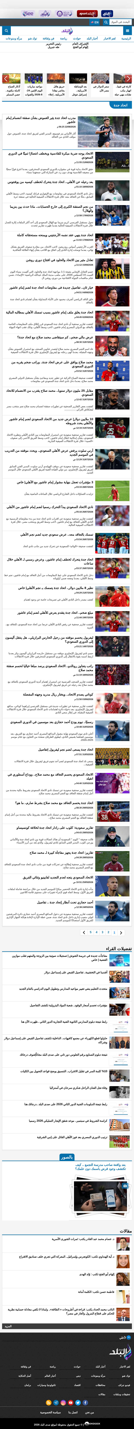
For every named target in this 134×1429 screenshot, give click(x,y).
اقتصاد (77, 1385)
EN (96, 22)
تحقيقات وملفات (121, 1394)
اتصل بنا (72, 1412)
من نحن (89, 1412)
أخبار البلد (92, 38)
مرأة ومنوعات (14, 38)
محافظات (100, 1385)
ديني (78, 1375)
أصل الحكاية (24, 1375)
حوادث (77, 38)
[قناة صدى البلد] (107, 13)
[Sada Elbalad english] (28, 13)
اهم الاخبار (110, 38)
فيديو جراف (124, 1385)
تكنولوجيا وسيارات (46, 1385)
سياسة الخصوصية (50, 1412)
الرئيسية (126, 38)
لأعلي (122, 1337)
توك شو (32, 38)
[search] (6, 30)
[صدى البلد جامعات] (64, 13)
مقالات (101, 1394)
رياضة (63, 38)
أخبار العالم (50, 1375)
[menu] (127, 30)
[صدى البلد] (66, 30)
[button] (128, 78)
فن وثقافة (48, 38)
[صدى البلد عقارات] (45, 13)
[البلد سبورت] (87, 13)
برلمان (27, 1385)
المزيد (8, 1326)
